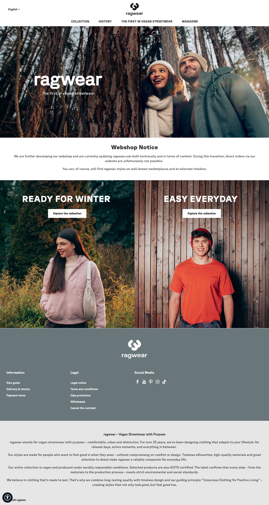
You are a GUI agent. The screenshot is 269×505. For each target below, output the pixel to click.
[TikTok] (164, 383)
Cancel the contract (83, 408)
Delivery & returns (18, 389)
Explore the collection (67, 213)
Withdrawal (77, 401)
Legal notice (78, 382)
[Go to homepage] (134, 9)
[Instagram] (157, 383)
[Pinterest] (151, 383)
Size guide (13, 382)
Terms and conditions (84, 389)
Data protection (80, 395)
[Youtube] (144, 383)
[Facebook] (137, 383)
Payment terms (16, 395)
